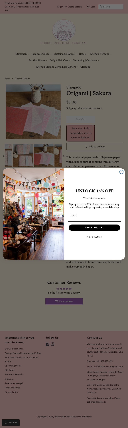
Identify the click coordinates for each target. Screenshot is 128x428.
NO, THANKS (94, 237)
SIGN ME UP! (94, 227)
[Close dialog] (121, 172)
